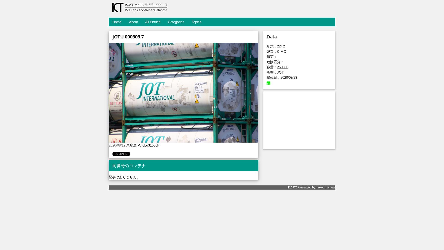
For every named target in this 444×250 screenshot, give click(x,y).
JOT (280, 72)
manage (330, 187)
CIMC (281, 51)
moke (319, 187)
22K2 (281, 46)
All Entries (152, 22)
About (133, 22)
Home (117, 22)
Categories (176, 22)
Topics (196, 22)
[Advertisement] (299, 120)
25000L (282, 67)
